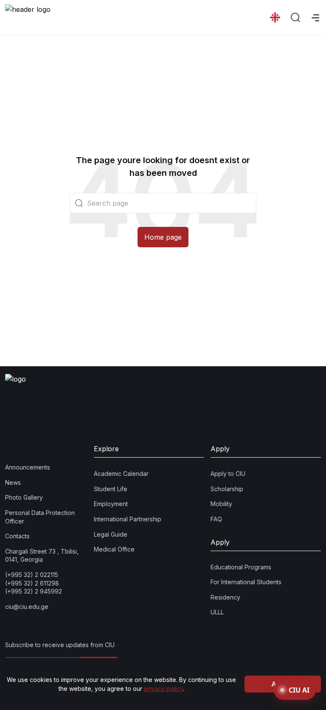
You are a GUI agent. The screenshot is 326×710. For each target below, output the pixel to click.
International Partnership (127, 519)
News (13, 482)
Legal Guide (110, 534)
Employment (111, 503)
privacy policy (163, 688)
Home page (163, 237)
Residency (225, 597)
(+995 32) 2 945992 (33, 591)
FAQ (216, 519)
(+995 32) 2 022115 (31, 574)
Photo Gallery (24, 497)
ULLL (217, 612)
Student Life (110, 488)
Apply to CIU (228, 473)
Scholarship (227, 488)
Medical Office (114, 549)
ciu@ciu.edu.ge (26, 606)
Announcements (27, 467)
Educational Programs (241, 567)
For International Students (246, 582)
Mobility (221, 503)
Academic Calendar (121, 473)
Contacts (17, 536)
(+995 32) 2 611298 (32, 583)
